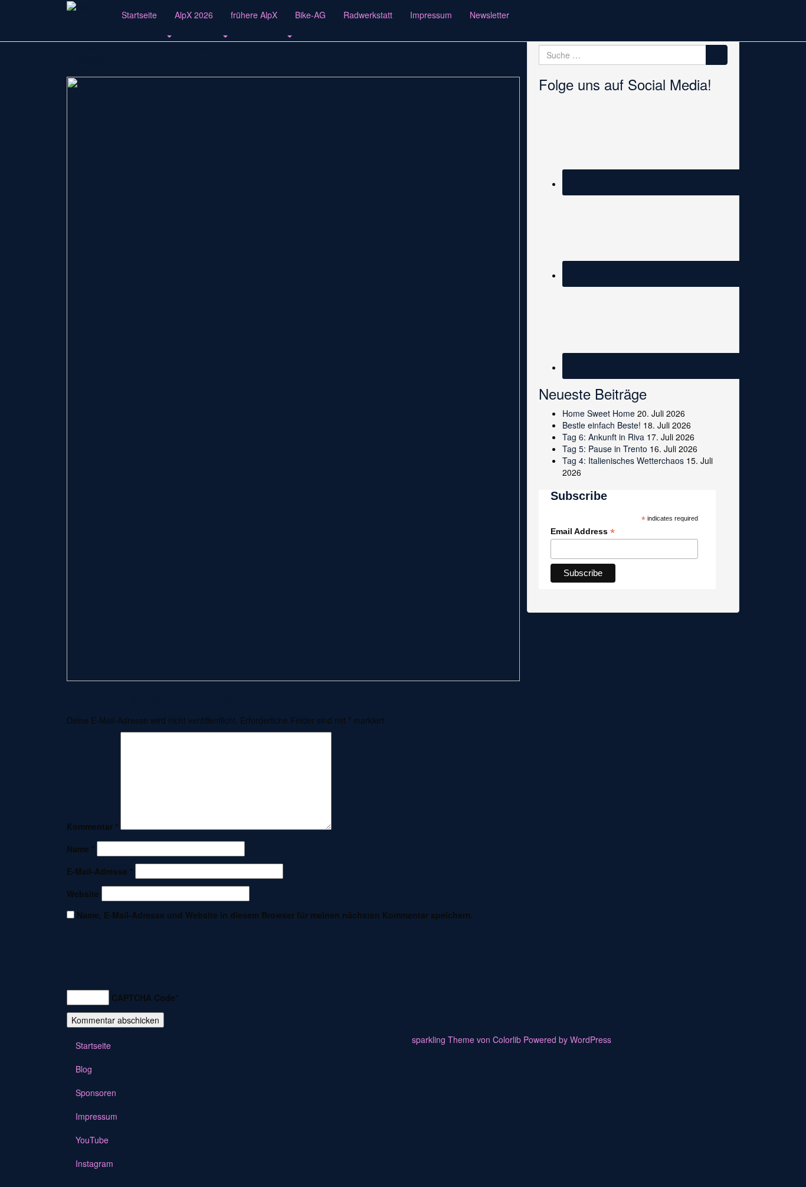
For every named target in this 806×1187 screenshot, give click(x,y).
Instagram (94, 1163)
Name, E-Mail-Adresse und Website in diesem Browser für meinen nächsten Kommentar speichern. (275, 915)
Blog (84, 1069)
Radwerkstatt (367, 15)
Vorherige (92, 59)
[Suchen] (717, 55)
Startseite (139, 15)
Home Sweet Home (598, 413)
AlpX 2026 (194, 15)
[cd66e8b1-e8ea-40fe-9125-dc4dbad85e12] (293, 377)
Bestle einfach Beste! (601, 425)
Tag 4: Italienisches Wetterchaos (623, 460)
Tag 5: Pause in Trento (604, 448)
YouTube (92, 1140)
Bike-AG (310, 15)
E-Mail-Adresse (100, 871)
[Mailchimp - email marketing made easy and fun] (683, 584)
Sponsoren (96, 1092)
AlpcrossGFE (200, 47)
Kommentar (92, 826)
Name (80, 849)
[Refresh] (73, 971)
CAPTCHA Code (143, 997)
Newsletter (489, 15)
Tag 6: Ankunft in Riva (603, 437)
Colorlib (507, 1039)
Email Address (583, 531)
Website (83, 894)
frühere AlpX (254, 15)
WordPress (590, 1039)
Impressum (431, 15)
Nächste (83, 71)
